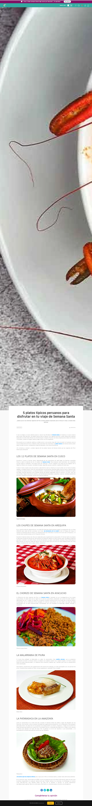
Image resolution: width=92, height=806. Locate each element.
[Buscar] (75, 5)
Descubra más (41, 803)
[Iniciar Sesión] (85, 5)
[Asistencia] (79, 5)
